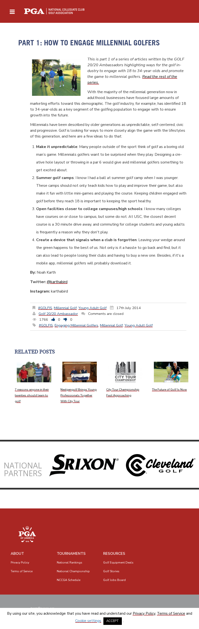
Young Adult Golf (92, 307)
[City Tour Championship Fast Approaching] (125, 372)
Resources (114, 553)
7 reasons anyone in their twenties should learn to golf (32, 395)
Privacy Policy (20, 562)
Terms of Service (22, 571)
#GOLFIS (45, 307)
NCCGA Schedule (68, 580)
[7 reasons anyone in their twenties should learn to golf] (34, 372)
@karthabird (57, 282)
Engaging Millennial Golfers (76, 325)
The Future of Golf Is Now (169, 390)
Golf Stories (111, 571)
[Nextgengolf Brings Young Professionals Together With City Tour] (79, 372)
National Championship (73, 571)
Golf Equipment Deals (118, 562)
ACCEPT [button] (112, 621)
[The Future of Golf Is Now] (171, 372)
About (17, 553)
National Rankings (69, 562)
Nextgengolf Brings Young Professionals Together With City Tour (78, 395)
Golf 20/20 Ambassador (58, 313)
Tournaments (71, 553)
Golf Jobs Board (114, 580)
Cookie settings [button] (88, 620)
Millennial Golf (65, 307)
